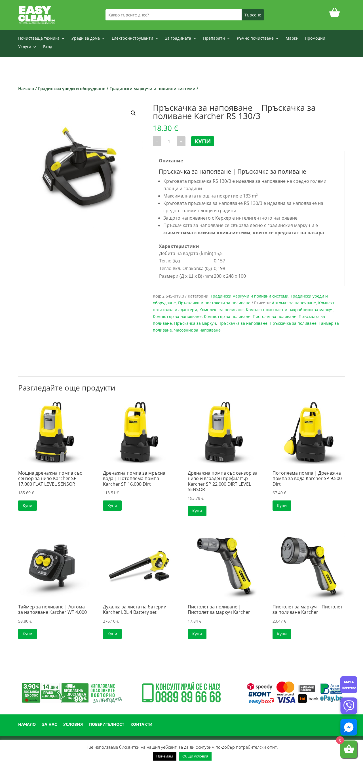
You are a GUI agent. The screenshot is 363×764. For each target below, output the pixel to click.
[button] (133, 113)
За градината (178, 38)
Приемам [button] (164, 756)
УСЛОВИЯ (73, 724)
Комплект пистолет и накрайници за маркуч (290, 309)
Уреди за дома (85, 38)
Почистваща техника (39, 38)
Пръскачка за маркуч (195, 323)
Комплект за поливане (221, 309)
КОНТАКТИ (141, 724)
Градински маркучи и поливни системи (152, 88)
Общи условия (195, 756)
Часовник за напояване (197, 330)
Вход (47, 47)
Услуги (24, 47)
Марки (292, 38)
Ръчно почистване (255, 38)
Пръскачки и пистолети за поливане (214, 302)
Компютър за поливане (227, 316)
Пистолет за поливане (274, 316)
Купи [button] (27, 505)
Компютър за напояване (177, 316)
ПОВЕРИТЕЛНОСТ (106, 724)
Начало (26, 88)
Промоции (315, 38)
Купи (203, 141)
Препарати (214, 38)
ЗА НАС (49, 724)
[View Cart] (334, 15)
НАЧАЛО (27, 724)
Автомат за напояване (294, 302)
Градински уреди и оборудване (71, 88)
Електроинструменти (132, 38)
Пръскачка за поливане (293, 323)
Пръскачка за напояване (242, 323)
